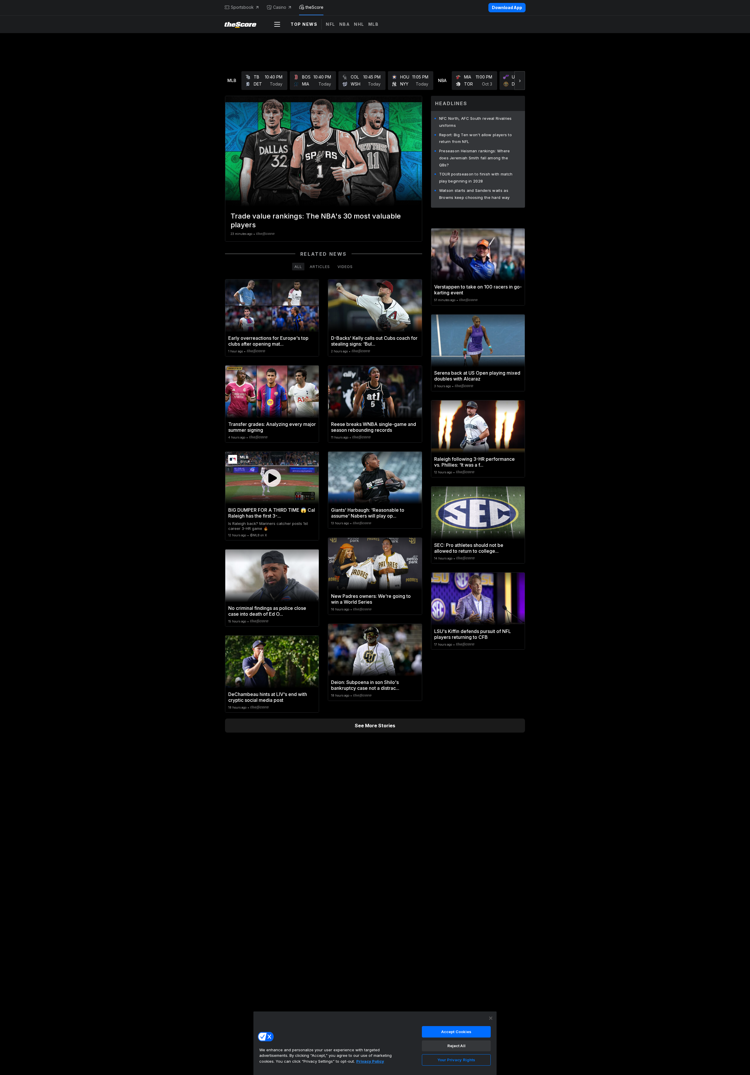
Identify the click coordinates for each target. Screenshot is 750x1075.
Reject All (456, 1045)
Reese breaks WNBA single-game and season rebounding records (373, 427)
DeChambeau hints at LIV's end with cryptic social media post (267, 697)
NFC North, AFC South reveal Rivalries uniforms (475, 122)
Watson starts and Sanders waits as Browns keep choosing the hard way (474, 194)
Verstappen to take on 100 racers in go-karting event (478, 290)
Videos (345, 266)
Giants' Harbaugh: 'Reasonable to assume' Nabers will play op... (367, 513)
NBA (344, 24)
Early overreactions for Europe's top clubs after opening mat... (268, 341)
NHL (359, 24)
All (298, 266)
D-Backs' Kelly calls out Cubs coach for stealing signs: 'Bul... (374, 341)
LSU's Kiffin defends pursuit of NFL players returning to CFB (472, 634)
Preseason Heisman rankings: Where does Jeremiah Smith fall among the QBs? (474, 158)
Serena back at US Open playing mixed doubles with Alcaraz (477, 376)
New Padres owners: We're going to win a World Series (371, 599)
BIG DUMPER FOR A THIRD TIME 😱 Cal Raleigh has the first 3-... (271, 513)
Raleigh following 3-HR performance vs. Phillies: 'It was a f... (474, 462)
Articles (320, 266)
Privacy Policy (370, 1061)
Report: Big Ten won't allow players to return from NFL (475, 138)
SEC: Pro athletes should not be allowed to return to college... (468, 548)
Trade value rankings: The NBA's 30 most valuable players (316, 220)
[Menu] (277, 24)
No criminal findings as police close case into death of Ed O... (267, 611)
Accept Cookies (456, 1031)
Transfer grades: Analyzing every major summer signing (272, 427)
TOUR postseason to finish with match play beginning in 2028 (476, 177)
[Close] (490, 1018)
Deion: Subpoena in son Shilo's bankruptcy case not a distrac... (365, 685)
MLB (373, 24)
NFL (330, 24)
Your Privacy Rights (456, 1059)
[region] (375, 1043)
